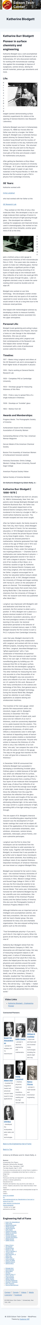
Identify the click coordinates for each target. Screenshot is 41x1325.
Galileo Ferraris (10, 1240)
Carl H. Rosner (10, 1276)
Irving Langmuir (9, 193)
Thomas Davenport (11, 1236)
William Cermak (10, 1226)
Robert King (9, 1257)
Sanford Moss (10, 1263)
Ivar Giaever (9, 1246)
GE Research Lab (9, 204)
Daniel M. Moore (10, 1262)
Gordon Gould (10, 1248)
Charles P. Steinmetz (12, 1282)
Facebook (18, 1295)
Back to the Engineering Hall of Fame (17, 1144)
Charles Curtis (10, 1234)
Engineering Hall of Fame (17, 1218)
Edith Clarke (9, 1229)
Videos (23, 1292)
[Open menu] (37, 4)
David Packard (10, 1269)
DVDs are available (8, 1195)
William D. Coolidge (11, 1233)
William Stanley (10, 1279)
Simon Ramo (9, 1271)
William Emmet (10, 1239)
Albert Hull (9, 1256)
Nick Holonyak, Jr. (11, 1254)
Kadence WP (25, 1319)
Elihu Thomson (10, 1283)
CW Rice (8, 1273)
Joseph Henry (10, 1253)
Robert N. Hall (10, 1249)
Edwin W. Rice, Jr (10, 1274)
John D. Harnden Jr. (11, 1251)
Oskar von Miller (10, 1260)
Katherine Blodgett (11, 1225)
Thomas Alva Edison (11, 1237)
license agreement (8, 1205)
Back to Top (7, 1149)
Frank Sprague (10, 1277)
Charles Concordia (11, 1231)
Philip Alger (9, 1223)
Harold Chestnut (10, 1228)
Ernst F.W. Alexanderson (13, 1222)
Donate (16, 1292)
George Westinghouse (12, 1285)
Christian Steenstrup (11, 1280)
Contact (8, 1292)
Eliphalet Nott (10, 1268)
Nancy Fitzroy (10, 1245)
